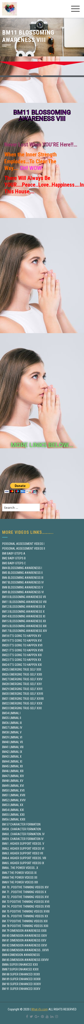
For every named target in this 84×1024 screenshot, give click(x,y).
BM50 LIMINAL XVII (13, 790)
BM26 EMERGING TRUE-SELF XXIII (22, 674)
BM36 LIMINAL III (12, 723)
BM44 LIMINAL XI (12, 761)
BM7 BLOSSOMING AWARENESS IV (23, 582)
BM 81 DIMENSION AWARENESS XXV (24, 940)
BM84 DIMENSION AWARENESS (21, 955)
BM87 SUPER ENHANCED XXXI (20, 969)
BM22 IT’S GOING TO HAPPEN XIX (22, 655)
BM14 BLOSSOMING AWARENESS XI (23, 616)
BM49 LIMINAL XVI (13, 785)
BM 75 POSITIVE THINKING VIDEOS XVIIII (26, 911)
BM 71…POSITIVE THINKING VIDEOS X (24, 892)
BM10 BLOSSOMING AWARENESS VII (24, 597)
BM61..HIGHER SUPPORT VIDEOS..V (23, 843)
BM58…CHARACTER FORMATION (21, 829)
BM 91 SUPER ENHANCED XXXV (21, 989)
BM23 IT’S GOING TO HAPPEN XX (21, 659)
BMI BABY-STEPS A (13, 553)
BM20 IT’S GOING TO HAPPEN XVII (22, 645)
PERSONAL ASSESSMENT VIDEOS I (23, 543)
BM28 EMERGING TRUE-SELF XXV (22, 684)
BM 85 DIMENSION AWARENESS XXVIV (25, 960)
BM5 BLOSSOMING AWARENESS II (22, 572)
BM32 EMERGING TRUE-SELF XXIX (22, 703)
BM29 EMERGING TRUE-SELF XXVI (22, 689)
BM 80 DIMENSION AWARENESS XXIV (24, 935)
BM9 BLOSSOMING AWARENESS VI (23, 592)
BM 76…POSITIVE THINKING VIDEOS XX (25, 916)
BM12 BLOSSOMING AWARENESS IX (23, 606)
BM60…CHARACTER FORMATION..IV (23, 834)
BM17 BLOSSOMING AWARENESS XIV (24, 631)
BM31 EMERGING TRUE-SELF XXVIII (23, 698)
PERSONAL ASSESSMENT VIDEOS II (23, 548)
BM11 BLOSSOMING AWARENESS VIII (24, 602)
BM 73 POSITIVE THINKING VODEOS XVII (25, 901)
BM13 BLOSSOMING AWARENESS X (23, 611)
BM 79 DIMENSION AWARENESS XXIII (24, 930)
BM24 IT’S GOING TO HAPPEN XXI (22, 664)
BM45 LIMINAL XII (12, 766)
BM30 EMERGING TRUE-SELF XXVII (22, 693)
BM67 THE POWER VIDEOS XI (19, 873)
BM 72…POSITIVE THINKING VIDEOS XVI (25, 897)
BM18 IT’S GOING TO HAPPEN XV (21, 636)
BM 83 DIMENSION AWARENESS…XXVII (25, 950)
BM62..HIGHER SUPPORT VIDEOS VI (23, 848)
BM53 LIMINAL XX (12, 805)
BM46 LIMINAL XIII (12, 771)
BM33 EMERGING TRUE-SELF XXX (22, 708)
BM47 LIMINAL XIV (13, 776)
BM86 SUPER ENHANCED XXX (20, 964)
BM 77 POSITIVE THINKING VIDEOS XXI (25, 921)
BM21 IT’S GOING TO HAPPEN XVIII (22, 650)
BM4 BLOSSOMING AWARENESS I (22, 568)
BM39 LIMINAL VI (12, 737)
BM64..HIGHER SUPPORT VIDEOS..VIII (24, 858)
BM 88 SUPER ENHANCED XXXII (21, 974)
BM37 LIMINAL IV (12, 727)
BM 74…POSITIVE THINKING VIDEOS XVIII (26, 906)
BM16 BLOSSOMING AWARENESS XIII (24, 626)
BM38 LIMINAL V (12, 732)
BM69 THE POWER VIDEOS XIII (20, 882)
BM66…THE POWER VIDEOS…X (20, 868)
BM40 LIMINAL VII (12, 742)
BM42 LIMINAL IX (12, 752)
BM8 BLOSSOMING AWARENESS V (22, 587)
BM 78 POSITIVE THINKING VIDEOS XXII (25, 926)
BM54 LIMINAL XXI (13, 810)
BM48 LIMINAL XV (12, 780)
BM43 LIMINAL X (12, 756)
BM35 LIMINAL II (11, 718)
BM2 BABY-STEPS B (14, 558)
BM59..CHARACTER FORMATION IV (23, 839)
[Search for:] (21, 507)
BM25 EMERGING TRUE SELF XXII (21, 669)
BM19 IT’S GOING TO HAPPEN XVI (22, 640)
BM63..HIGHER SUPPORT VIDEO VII (22, 853)
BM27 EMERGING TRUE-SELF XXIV (22, 679)
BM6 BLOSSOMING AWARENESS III (22, 577)
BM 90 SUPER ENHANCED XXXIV (21, 984)
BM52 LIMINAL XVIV (14, 800)
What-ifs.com (39, 1009)
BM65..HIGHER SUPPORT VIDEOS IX (23, 863)
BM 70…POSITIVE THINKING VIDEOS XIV (25, 887)
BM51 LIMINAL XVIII (13, 795)
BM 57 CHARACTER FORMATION (21, 824)
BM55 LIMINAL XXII (13, 814)
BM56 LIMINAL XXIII (13, 819)
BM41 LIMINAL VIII (12, 747)
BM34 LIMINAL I (11, 713)
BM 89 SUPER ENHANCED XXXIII (21, 979)
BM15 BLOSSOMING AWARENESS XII (24, 621)
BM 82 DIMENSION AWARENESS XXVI (24, 945)
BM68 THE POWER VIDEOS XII (19, 877)
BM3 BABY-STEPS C (14, 563)
